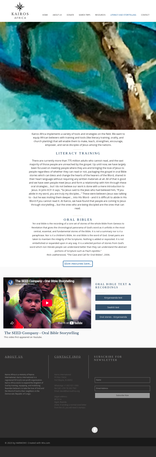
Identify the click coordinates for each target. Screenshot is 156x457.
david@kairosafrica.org (70, 391)
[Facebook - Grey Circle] (95, 430)
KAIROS (20, 14)
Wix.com (45, 442)
